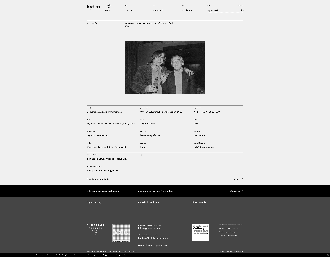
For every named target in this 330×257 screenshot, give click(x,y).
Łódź (142, 147)
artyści (197, 147)
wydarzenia (208, 147)
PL (239, 5)
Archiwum (187, 10)
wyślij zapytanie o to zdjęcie (102, 171)
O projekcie (158, 10)
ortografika (239, 251)
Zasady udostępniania (99, 179)
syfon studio (229, 251)
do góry (238, 179)
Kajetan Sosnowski (116, 147)
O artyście (130, 10)
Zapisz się (236, 191)
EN (242, 5)
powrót (92, 23)
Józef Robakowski (96, 147)
